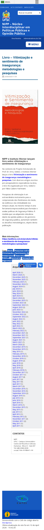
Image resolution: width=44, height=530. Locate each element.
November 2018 (19, 356)
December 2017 (19, 372)
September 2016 (19, 393)
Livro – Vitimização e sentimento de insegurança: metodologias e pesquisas (17, 65)
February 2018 (18, 370)
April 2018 (16, 368)
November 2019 (19, 349)
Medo (10, 250)
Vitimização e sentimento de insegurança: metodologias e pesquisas (19, 177)
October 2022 (18, 314)
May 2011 (16, 423)
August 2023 (17, 307)
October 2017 (18, 375)
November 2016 (19, 391)
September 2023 (19, 305)
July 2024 (16, 289)
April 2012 (16, 414)
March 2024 (17, 298)
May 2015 (16, 409)
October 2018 (18, 358)
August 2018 (17, 361)
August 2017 (17, 377)
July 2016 (16, 398)
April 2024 (16, 296)
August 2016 (17, 395)
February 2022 (18, 330)
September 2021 (19, 337)
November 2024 (19, 284)
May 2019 (16, 351)
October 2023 (18, 302)
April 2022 (16, 326)
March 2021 (17, 342)
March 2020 (17, 344)
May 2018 (16, 365)
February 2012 (18, 416)
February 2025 (18, 282)
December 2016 (19, 388)
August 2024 (17, 286)
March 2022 (17, 328)
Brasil (7, 2)
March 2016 (17, 405)
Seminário (15, 258)
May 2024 (16, 293)
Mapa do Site (28, 7)
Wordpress (7, 522)
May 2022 (16, 323)
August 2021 (17, 340)
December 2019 (19, 347)
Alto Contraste (16, 7)
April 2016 (16, 402)
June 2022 (16, 321)
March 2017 (17, 386)
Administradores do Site (32, 38)
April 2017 (16, 384)
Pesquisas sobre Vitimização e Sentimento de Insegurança (15, 253)
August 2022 (17, 319)
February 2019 (18, 354)
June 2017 (16, 379)
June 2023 (16, 309)
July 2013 (16, 412)
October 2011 (18, 421)
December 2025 (19, 277)
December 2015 (19, 407)
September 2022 (19, 316)
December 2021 (19, 333)
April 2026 (16, 272)
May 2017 (16, 381)
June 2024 (16, 291)
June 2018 (16, 363)
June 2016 (16, 400)
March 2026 (17, 275)
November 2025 (19, 279)
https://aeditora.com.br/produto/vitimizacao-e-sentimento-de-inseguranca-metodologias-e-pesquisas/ (22, 241)
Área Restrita (16, 38)
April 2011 (16, 426)
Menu (35, 44)
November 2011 (19, 419)
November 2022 (19, 312)
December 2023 (19, 300)
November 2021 (19, 335)
